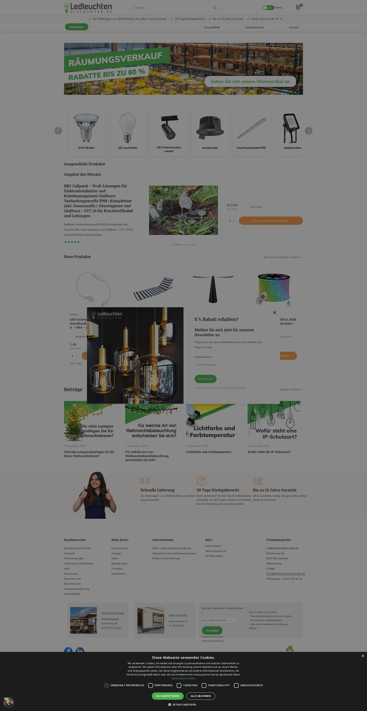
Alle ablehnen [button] (201, 696)
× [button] (362, 656)
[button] (183, 704)
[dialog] (183, 681)
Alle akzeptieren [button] (167, 696)
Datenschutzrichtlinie (183, 678)
